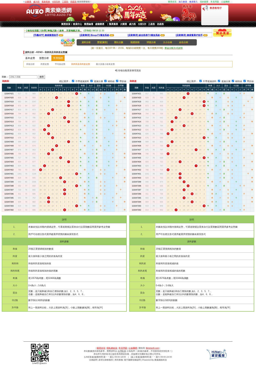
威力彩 (36, 2)
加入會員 (183, 2)
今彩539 (56, 2)
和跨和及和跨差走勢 (80, 64)
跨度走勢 (45, 64)
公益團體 (225, 2)
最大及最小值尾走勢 (105, 64)
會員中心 (77, 24)
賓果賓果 (46, 2)
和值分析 (30, 64)
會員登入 (193, 2)
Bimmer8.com (152, 348)
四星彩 (73, 2)
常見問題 (215, 2)
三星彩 (65, 2)
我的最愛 (204, 2)
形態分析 (44, 58)
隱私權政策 (112, 348)
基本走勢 (30, 58)
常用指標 (58, 58)
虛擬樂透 (99, 24)
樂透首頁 (172, 2)
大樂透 (28, 2)
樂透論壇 (88, 24)
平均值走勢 (60, 64)
